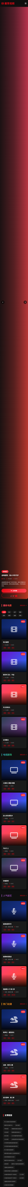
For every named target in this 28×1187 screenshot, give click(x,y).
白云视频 (6, 1139)
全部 (4, 612)
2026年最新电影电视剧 (17, 1135)
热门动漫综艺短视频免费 (9, 1121)
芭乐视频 (18, 1125)
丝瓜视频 (22, 1178)
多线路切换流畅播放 (8, 1185)
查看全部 (22, 605)
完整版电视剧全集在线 (17, 1128)
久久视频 (22, 1174)
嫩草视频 (9, 3)
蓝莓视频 (6, 1164)
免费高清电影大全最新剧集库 (11, 1171)
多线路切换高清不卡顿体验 (10, 1174)
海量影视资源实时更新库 (9, 1181)
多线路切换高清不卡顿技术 (10, 1178)
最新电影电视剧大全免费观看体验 (12, 1153)
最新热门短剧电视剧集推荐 (18, 1164)
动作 (15, 612)
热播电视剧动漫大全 (16, 1132)
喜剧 (20, 612)
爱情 (4, 615)
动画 (15, 615)
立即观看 (14, 590)
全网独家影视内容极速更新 (18, 1139)
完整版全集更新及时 (8, 1167)
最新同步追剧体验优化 (9, 1160)
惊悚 (20, 615)
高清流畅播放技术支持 (9, 1157)
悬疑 (9, 615)
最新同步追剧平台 (8, 1125)
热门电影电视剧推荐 (8, 1150)
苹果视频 (6, 1128)
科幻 (9, 612)
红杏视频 (6, 1132)
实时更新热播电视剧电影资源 (11, 1143)
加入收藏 (15, 595)
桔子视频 (20, 1160)
